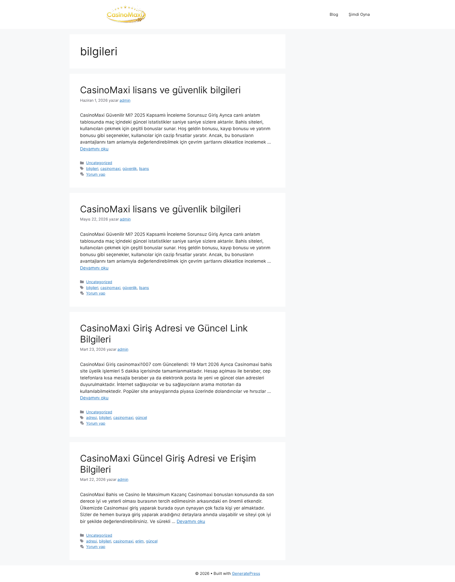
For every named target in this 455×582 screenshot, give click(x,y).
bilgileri (92, 168)
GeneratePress (246, 573)
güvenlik (129, 168)
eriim (139, 541)
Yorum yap (95, 174)
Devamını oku (94, 148)
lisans (144, 168)
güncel (141, 417)
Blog (334, 14)
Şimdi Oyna (359, 14)
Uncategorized (99, 162)
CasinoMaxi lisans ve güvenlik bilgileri (160, 89)
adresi (91, 417)
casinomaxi (110, 168)
